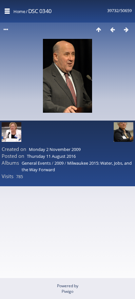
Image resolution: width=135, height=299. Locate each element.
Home (19, 11)
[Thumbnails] (99, 29)
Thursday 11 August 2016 (51, 156)
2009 (59, 163)
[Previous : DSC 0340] (112, 29)
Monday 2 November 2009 (55, 149)
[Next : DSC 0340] (126, 29)
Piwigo (67, 291)
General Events (36, 163)
